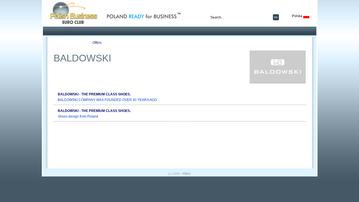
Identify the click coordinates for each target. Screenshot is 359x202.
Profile (65, 43)
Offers (97, 43)
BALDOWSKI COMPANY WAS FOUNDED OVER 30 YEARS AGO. (108, 100)
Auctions (161, 43)
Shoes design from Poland (78, 116)
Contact (194, 43)
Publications (129, 43)
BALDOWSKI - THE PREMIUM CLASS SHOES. (94, 94)
